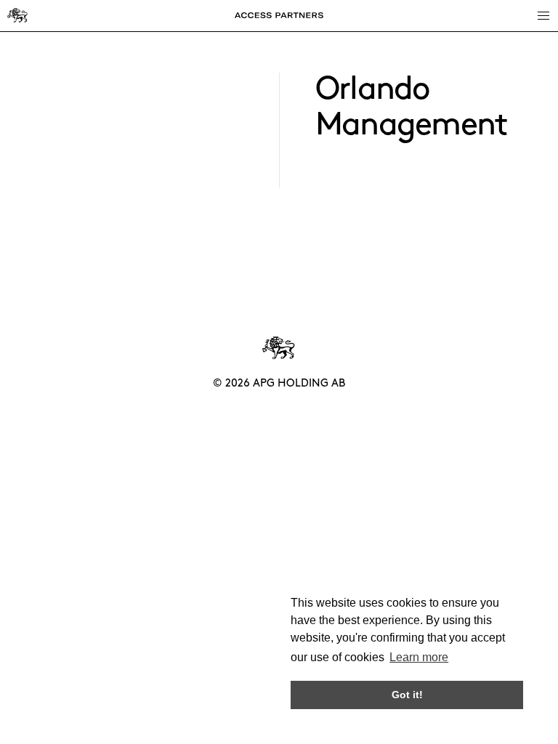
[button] (542, 15)
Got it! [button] (407, 694)
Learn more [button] (418, 657)
